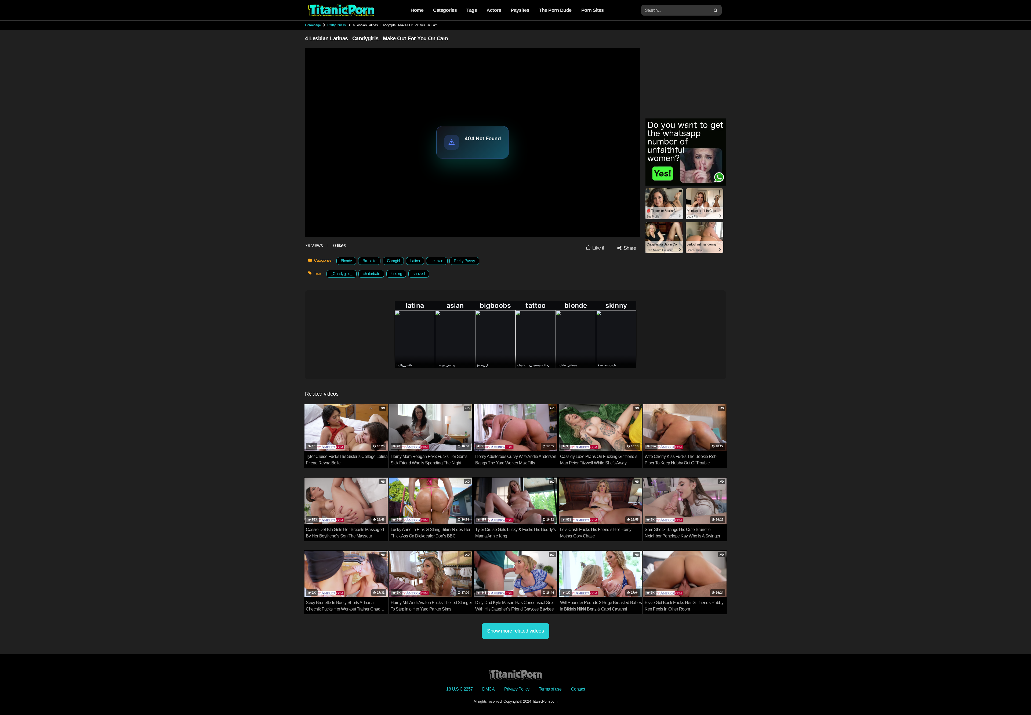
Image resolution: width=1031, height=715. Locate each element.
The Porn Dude (555, 10)
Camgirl (393, 260)
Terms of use (550, 689)
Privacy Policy (516, 689)
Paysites (520, 10)
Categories (445, 10)
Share (629, 247)
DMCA (488, 689)
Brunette (369, 260)
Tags (471, 10)
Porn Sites (592, 10)
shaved (419, 273)
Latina (415, 260)
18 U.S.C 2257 (459, 689)
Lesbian (436, 260)
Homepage (313, 25)
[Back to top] (1016, 697)
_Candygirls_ (341, 273)
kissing (396, 273)
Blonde (346, 260)
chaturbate (371, 273)
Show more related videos (515, 631)
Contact (578, 689)
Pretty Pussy (336, 25)
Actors (494, 10)
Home (417, 10)
